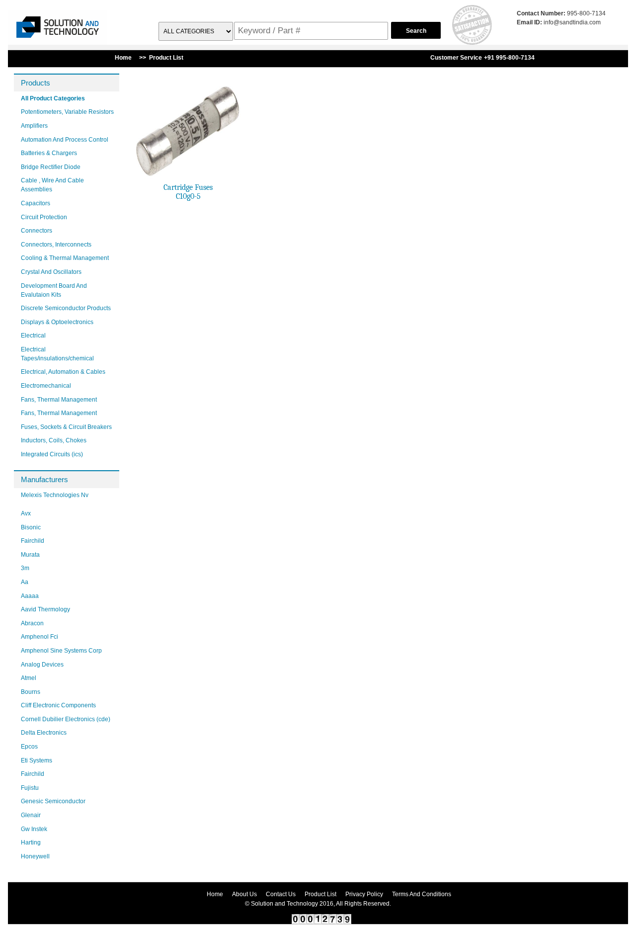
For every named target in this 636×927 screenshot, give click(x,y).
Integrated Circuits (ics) (52, 454)
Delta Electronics (44, 732)
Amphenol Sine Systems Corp (61, 650)
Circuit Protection (44, 217)
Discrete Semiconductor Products (66, 308)
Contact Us (281, 894)
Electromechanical (46, 385)
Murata (30, 554)
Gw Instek (34, 829)
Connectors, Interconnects (56, 244)
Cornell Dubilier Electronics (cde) (65, 719)
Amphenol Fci (39, 636)
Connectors (36, 230)
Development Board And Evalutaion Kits (54, 290)
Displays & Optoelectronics (57, 322)
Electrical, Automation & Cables (63, 371)
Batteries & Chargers (49, 153)
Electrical (33, 335)
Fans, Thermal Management (59, 399)
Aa (24, 582)
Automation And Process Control (64, 139)
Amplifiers (34, 125)
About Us (244, 894)
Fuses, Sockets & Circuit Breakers (66, 426)
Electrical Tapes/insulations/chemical (57, 354)
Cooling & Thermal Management (65, 257)
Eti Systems (36, 760)
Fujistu (30, 787)
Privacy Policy (364, 894)
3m (25, 568)
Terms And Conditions (421, 894)
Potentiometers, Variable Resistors (67, 111)
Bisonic (31, 527)
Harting (31, 842)
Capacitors (35, 203)
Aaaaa (30, 595)
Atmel (28, 677)
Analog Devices (42, 664)
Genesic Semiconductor (53, 801)
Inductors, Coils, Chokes (53, 440)
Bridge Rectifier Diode (50, 167)
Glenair (31, 815)
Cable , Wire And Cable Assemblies (52, 185)
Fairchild (32, 540)
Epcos (29, 746)
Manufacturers (44, 479)
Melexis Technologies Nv (54, 495)
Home (215, 894)
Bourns (30, 691)
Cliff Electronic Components (58, 705)
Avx (26, 513)
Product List (320, 894)
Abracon (32, 623)
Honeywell (35, 856)
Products (35, 83)
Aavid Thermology (45, 609)
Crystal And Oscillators (51, 271)
